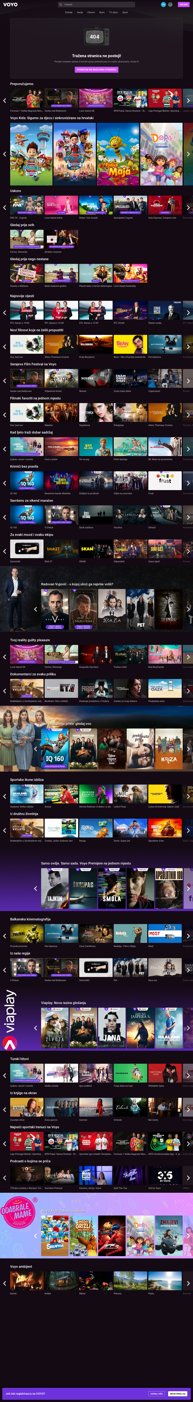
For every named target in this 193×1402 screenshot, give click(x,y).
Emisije (68, 12)
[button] (4, 101)
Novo (102, 12)
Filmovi (91, 12)
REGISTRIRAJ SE (177, 1394)
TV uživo (113, 12)
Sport (125, 12)
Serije (80, 12)
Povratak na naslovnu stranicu (96, 69)
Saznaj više (156, 1394)
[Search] (61, 4)
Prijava (184, 4)
